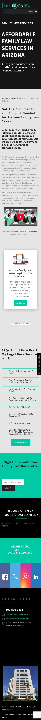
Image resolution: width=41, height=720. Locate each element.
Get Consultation (39, 364)
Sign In (7, 5)
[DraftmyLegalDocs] (20, 5)
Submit (8, 488)
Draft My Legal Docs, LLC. (25, 707)
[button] (31, 11)
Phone (15, 232)
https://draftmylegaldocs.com (17, 618)
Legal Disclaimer (8, 715)
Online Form (32, 232)
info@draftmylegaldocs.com (17, 614)
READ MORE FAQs (20, 443)
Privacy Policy (21, 715)
